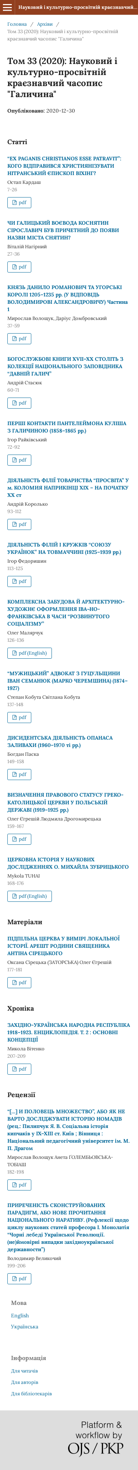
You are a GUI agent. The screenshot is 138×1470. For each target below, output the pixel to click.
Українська (24, 1326)
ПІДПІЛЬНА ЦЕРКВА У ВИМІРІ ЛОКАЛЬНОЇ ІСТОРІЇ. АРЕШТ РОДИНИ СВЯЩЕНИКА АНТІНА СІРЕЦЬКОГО (63, 946)
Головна (17, 24)
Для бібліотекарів (31, 1394)
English (20, 1315)
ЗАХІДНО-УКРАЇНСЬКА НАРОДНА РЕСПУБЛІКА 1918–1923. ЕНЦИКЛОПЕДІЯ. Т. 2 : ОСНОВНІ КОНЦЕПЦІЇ (68, 1032)
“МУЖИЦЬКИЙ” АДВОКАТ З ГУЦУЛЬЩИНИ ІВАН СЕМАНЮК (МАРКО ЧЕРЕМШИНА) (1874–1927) (67, 680)
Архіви (45, 24)
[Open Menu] (7, 7)
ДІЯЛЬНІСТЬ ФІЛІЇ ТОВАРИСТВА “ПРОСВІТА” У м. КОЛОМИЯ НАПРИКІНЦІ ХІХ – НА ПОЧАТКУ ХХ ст (68, 487)
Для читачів (24, 1371)
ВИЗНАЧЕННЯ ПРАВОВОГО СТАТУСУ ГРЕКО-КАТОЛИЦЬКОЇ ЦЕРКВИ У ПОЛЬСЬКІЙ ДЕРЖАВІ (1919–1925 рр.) (65, 802)
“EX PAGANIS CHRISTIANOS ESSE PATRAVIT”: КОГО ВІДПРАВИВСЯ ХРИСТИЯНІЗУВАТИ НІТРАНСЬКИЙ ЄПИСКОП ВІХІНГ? (64, 166)
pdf (22, 202)
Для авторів (24, 1382)
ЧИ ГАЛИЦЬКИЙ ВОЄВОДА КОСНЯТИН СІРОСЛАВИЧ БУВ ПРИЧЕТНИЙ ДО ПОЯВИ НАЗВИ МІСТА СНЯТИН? (63, 230)
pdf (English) (32, 653)
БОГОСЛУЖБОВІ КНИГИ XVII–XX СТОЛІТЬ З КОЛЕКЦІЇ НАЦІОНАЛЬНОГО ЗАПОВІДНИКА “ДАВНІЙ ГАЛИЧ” (65, 366)
